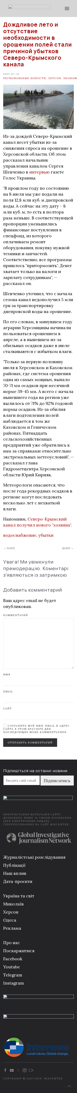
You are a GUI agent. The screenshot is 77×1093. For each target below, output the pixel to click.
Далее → (67, 548)
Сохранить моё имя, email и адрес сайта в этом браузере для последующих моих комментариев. (36, 729)
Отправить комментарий (30, 742)
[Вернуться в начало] (29, 8)
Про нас (11, 942)
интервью (40, 172)
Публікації (14, 865)
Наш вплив (14, 873)
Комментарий (15, 615)
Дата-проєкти (17, 881)
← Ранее (9, 548)
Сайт (7, 708)
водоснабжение (19, 535)
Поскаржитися (18, 950)
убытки (45, 535)
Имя (6, 674)
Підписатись (57, 780)
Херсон (54, 78)
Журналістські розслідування (34, 857)
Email (8, 691)
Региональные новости (24, 78)
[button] (67, 8)
